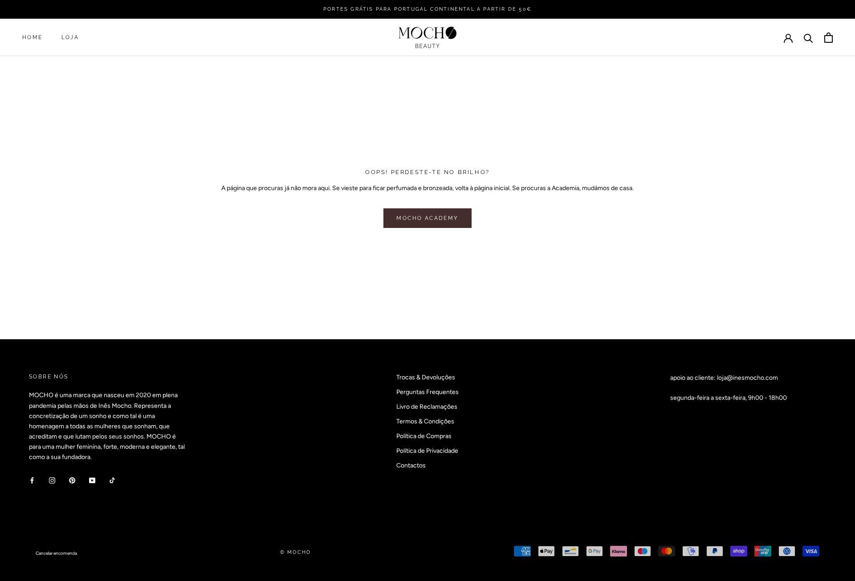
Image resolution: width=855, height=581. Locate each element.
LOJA (70, 38)
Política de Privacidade (427, 451)
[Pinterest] (72, 480)
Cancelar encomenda (56, 553)
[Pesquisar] (808, 37)
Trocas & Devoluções (425, 377)
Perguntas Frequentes (427, 392)
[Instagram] (52, 480)
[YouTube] (92, 480)
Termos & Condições (425, 421)
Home (32, 38)
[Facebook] (32, 480)
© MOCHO (295, 552)
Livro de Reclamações (426, 406)
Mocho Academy (427, 218)
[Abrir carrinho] (828, 38)
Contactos (411, 465)
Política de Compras (424, 436)
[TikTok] (112, 480)
